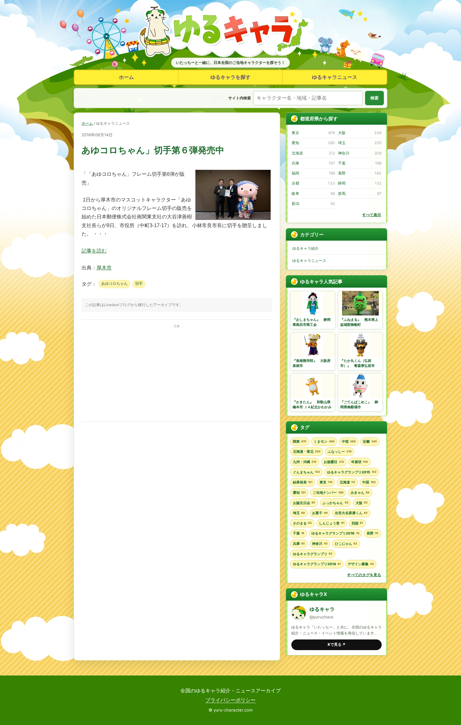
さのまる (302, 523)
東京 (313, 132)
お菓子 (319, 513)
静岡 (359, 183)
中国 (368, 482)
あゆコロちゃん (114, 283)
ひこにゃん (346, 543)
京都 (313, 183)
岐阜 (313, 193)
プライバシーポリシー (230, 700)
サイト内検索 (239, 98)
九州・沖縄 (304, 462)
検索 (374, 98)
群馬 (359, 193)
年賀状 (359, 462)
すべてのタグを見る (364, 574)
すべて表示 (371, 214)
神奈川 (359, 153)
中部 (349, 441)
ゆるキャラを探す (230, 77)
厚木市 (104, 267)
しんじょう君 (331, 523)
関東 (299, 441)
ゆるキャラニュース (334, 77)
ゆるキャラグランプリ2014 (317, 564)
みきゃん (360, 492)
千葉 (359, 163)
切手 (139, 283)
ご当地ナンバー (328, 492)
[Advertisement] (177, 373)
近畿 (370, 441)
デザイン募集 (361, 564)
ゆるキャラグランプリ (312, 554)
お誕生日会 (304, 503)
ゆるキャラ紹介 (305, 248)
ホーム (126, 77)
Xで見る (336, 644)
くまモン (324, 441)
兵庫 (313, 163)
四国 (357, 523)
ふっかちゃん (335, 503)
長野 (359, 173)
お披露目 (334, 462)
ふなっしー (339, 451)
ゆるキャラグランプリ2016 (335, 533)
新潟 (313, 203)
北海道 (313, 153)
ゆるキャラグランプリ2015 (351, 472)
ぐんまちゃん (306, 472)
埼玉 (359, 142)
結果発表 (302, 482)
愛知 (313, 142)
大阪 (359, 132)
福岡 (313, 173)
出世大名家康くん (351, 513)
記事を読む (94, 250)
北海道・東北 (307, 451)
